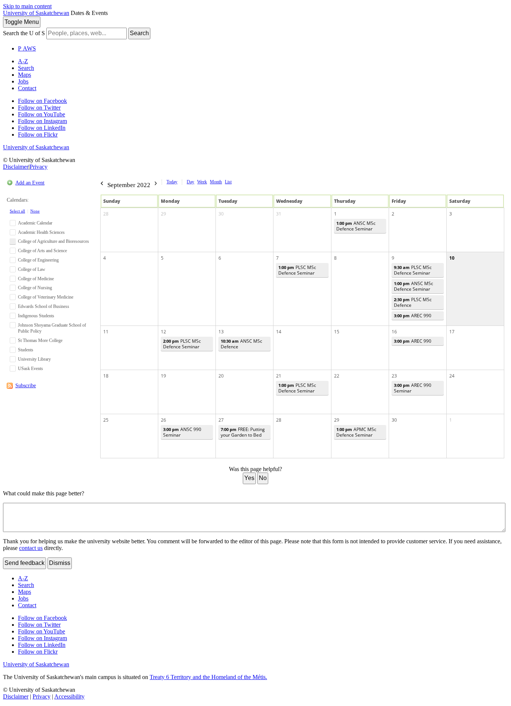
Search (139, 33)
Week (202, 182)
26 (163, 420)
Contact (27, 88)
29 (163, 214)
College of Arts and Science (42, 250)
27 (221, 420)
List (228, 182)
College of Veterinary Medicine (45, 297)
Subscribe (25, 385)
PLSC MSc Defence (413, 302)
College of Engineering (38, 260)
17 (452, 331)
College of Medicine (36, 278)
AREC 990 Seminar (412, 388)
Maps (24, 74)
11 (105, 331)
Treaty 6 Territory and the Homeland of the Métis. (208, 677)
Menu (21, 22)
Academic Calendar (35, 223)
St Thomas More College (40, 340)
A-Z (23, 61)
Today (171, 182)
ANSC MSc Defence (241, 344)
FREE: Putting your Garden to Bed (243, 432)
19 (163, 376)
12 (163, 331)
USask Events (30, 368)
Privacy (39, 166)
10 (452, 258)
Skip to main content (27, 6)
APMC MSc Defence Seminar (356, 432)
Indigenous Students (36, 315)
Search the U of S (24, 33)
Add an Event (30, 183)
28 (105, 214)
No (263, 478)
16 (394, 331)
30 (221, 214)
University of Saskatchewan (36, 13)
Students (25, 349)
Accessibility (69, 696)
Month (216, 182)
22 (336, 376)
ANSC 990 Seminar (182, 432)
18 (105, 376)
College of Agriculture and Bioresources (53, 241)
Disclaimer (15, 166)
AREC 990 (412, 315)
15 (336, 331)
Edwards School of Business (43, 306)
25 (105, 420)
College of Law (31, 269)
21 (278, 376)
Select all (17, 211)
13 (221, 331)
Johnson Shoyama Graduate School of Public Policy (52, 328)
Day (190, 182)
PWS (27, 48)
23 (394, 376)
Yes (249, 478)
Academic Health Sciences (41, 232)
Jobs (23, 81)
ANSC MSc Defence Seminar (356, 226)
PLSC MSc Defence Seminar (297, 270)
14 (278, 331)
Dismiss (59, 563)
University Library (34, 359)
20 (221, 376)
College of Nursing (35, 287)
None (35, 211)
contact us (31, 548)
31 (278, 214)
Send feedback (24, 563)
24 (452, 376)
